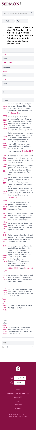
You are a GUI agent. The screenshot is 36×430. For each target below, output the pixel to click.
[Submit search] (32, 13)
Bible (4, 55)
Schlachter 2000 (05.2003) (4, 168)
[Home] (18, 369)
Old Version (18, 408)
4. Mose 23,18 (13, 268)
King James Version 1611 (4, 291)
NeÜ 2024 (4, 247)
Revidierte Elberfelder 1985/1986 (4, 142)
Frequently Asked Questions (18, 393)
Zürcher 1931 (4, 181)
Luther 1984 (4, 107)
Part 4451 (20, 21)
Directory (18, 405)
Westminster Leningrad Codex (4, 305)
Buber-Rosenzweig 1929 (4, 204)
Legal (18, 401)
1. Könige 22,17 (27, 151)
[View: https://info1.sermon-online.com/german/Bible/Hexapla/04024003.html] (32, 347)
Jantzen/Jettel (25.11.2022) (4, 259)
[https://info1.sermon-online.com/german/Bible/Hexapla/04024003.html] (4, 36)
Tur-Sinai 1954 (4, 215)
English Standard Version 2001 (4, 277)
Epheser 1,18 (28, 268)
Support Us (18, 397)
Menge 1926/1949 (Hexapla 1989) (4, 122)
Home (18, 390)
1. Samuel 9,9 (14, 113)
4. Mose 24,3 (7, 63)
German (5, 71)
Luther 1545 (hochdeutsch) (4, 237)
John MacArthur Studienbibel (4, 329)
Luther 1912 (4, 192)
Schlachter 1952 (4, 158)
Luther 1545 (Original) (4, 225)
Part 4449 (9, 21)
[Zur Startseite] (11, 4)
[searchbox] (18, 13)
